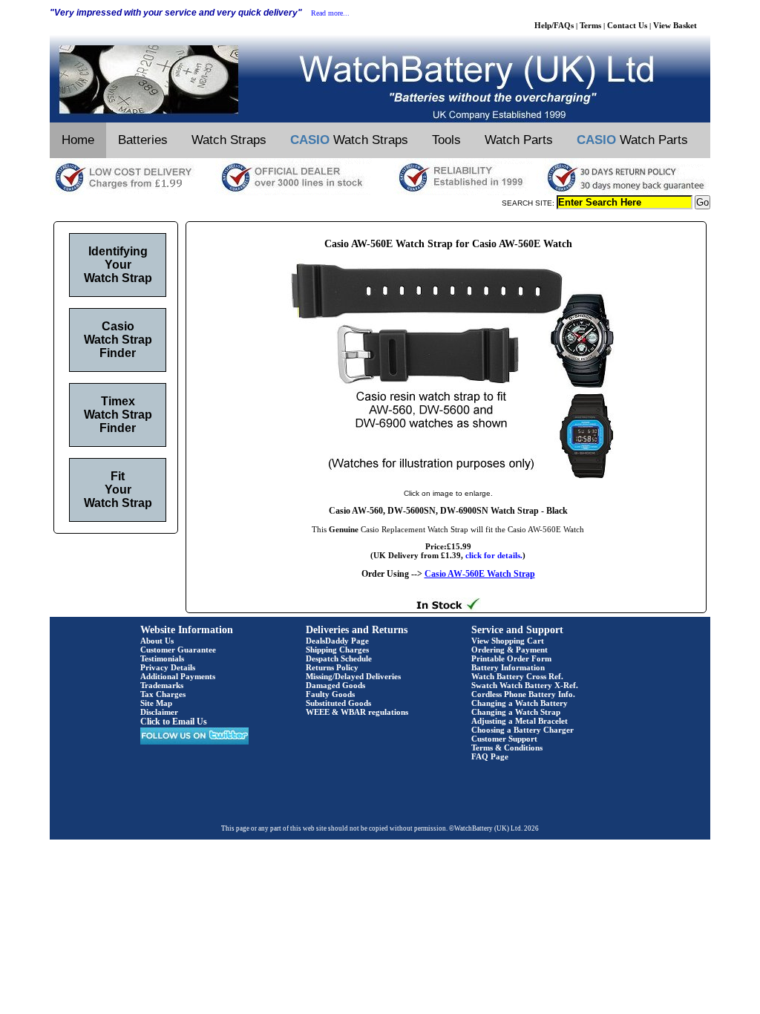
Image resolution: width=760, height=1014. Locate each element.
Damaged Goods (335, 685)
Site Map (156, 703)
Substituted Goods (338, 703)
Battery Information (508, 667)
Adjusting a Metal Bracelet (519, 720)
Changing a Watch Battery (519, 703)
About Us (157, 640)
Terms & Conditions (507, 747)
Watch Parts (519, 140)
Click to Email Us (173, 721)
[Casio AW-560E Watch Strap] (448, 478)
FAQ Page (489, 756)
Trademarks (161, 685)
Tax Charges (163, 694)
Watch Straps (228, 140)
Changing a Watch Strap (515, 711)
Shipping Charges (337, 649)
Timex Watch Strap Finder (118, 414)
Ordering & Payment (509, 649)
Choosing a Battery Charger (522, 729)
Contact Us (627, 25)
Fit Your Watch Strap (118, 489)
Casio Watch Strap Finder (118, 339)
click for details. (493, 555)
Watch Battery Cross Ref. (517, 676)
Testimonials (162, 658)
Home (78, 140)
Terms (590, 25)
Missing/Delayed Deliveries (353, 676)
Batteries (143, 140)
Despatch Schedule (339, 658)
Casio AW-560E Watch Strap (480, 574)
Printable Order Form (511, 658)
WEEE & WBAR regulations (357, 711)
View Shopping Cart (507, 640)
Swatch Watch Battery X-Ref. (524, 685)
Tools (446, 140)
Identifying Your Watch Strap (118, 264)
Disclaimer (159, 711)
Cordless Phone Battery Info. (523, 694)
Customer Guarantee (178, 649)
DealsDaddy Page (337, 640)
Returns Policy (332, 667)
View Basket (675, 25)
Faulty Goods (330, 694)
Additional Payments (177, 676)
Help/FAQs (554, 25)
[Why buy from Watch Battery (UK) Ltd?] (380, 192)
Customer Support (504, 738)
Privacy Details (167, 667)
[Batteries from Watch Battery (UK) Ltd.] (380, 119)
